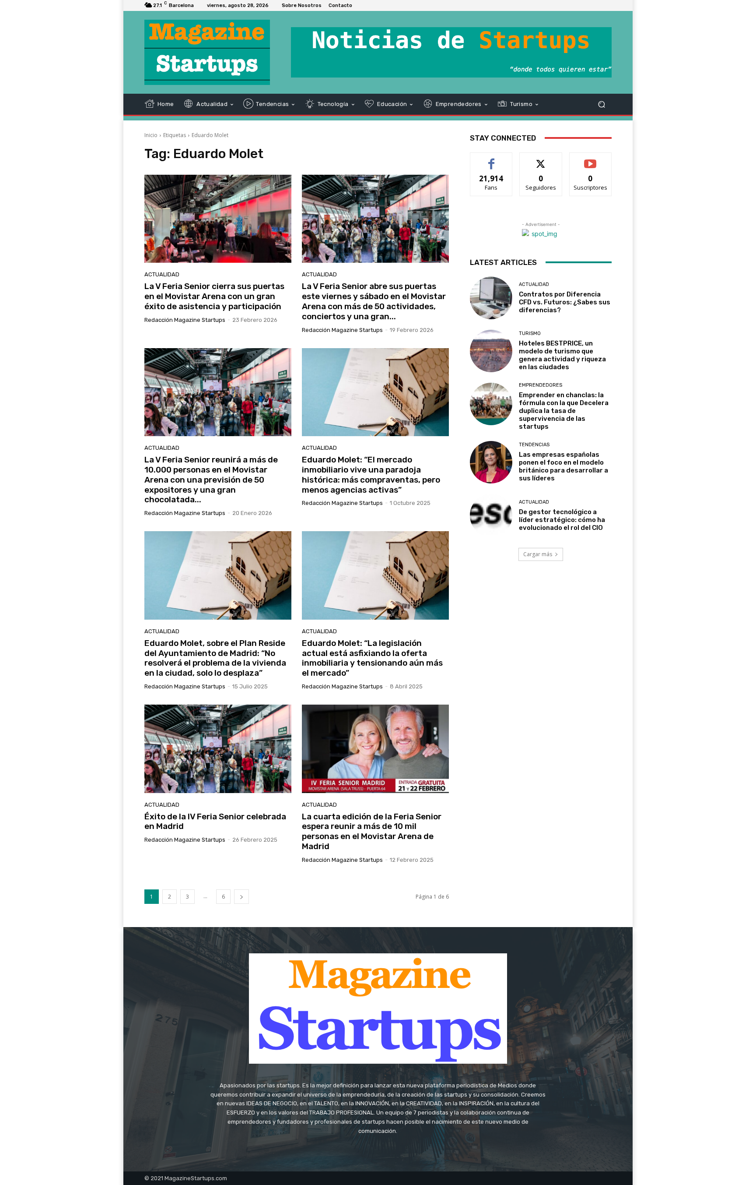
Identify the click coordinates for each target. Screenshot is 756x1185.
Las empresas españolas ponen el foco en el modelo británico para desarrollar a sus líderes (563, 466)
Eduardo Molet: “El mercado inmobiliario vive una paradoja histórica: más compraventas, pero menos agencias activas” (371, 474)
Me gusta (491, 159)
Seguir (541, 159)
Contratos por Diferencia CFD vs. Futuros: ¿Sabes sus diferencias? (564, 302)
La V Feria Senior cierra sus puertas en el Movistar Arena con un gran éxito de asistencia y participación (214, 296)
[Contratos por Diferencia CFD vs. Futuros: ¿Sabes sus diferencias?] (491, 298)
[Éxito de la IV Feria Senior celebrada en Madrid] (217, 749)
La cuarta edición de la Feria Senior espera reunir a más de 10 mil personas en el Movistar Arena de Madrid (371, 831)
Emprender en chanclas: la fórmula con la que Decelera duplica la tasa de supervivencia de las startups (564, 410)
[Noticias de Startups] (207, 52)
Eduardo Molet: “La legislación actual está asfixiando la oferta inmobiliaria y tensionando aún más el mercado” (372, 658)
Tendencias (534, 444)
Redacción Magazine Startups (184, 320)
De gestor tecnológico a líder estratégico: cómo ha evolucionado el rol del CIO (562, 520)
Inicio (151, 135)
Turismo (530, 333)
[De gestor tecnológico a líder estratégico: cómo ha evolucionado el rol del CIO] (491, 515)
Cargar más (537, 554)
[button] (601, 104)
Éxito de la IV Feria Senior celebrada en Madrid (215, 821)
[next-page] (241, 896)
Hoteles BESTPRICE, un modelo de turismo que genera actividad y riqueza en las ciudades (562, 355)
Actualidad (161, 274)
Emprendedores (540, 385)
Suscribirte (590, 159)
